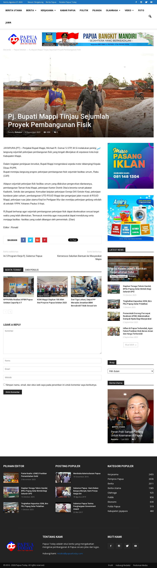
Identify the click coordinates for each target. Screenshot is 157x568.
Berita (30, 10)
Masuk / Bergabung (35, 2)
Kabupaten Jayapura (118, 511)
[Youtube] (151, 2)
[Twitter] (146, 2)
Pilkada (97, 10)
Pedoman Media (140, 565)
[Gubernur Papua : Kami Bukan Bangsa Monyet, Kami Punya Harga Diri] (63, 492)
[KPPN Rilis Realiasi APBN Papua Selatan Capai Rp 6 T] (18, 286)
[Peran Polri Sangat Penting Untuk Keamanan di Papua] (131, 417)
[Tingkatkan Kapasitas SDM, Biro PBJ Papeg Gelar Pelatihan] (114, 304)
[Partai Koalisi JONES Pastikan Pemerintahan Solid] (11, 477)
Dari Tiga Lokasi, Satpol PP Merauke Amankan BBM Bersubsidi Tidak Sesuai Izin (84, 302)
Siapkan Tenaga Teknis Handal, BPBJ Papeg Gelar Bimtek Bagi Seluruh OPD (137, 289)
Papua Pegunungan (119, 276)
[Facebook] (136, 2)
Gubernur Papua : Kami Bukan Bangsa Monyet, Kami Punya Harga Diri (85, 491)
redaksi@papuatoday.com (70, 553)
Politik (84, 10)
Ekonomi (112, 501)
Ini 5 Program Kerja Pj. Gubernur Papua (22, 256)
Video (128, 10)
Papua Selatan (10, 296)
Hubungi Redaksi (123, 565)
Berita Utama (14, 10)
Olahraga (112, 10)
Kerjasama (47, 10)
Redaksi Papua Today (68, 2)
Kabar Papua (67, 10)
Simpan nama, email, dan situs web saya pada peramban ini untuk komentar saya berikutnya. (51, 385)
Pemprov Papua (116, 478)
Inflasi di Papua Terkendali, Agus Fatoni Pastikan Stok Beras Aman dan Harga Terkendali (138, 331)
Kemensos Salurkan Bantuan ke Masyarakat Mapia (79, 258)
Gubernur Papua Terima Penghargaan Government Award (84, 506)
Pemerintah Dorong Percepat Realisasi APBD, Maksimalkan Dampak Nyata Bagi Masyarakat (137, 316)
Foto (141, 10)
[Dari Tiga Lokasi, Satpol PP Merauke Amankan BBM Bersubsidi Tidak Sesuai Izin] (86, 286)
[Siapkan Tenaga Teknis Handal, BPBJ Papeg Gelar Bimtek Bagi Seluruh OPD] (114, 289)
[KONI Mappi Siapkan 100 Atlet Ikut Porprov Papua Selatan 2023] (52, 286)
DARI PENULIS (32, 270)
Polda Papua (114, 506)
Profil (110, 565)
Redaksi (18, 132)
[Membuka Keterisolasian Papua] (63, 477)
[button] (150, 16)
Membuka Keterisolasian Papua (86, 473)
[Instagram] (141, 2)
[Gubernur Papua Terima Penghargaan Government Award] (63, 507)
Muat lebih (129, 344)
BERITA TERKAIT (13, 270)
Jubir (8, 22)
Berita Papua (51, 2)
